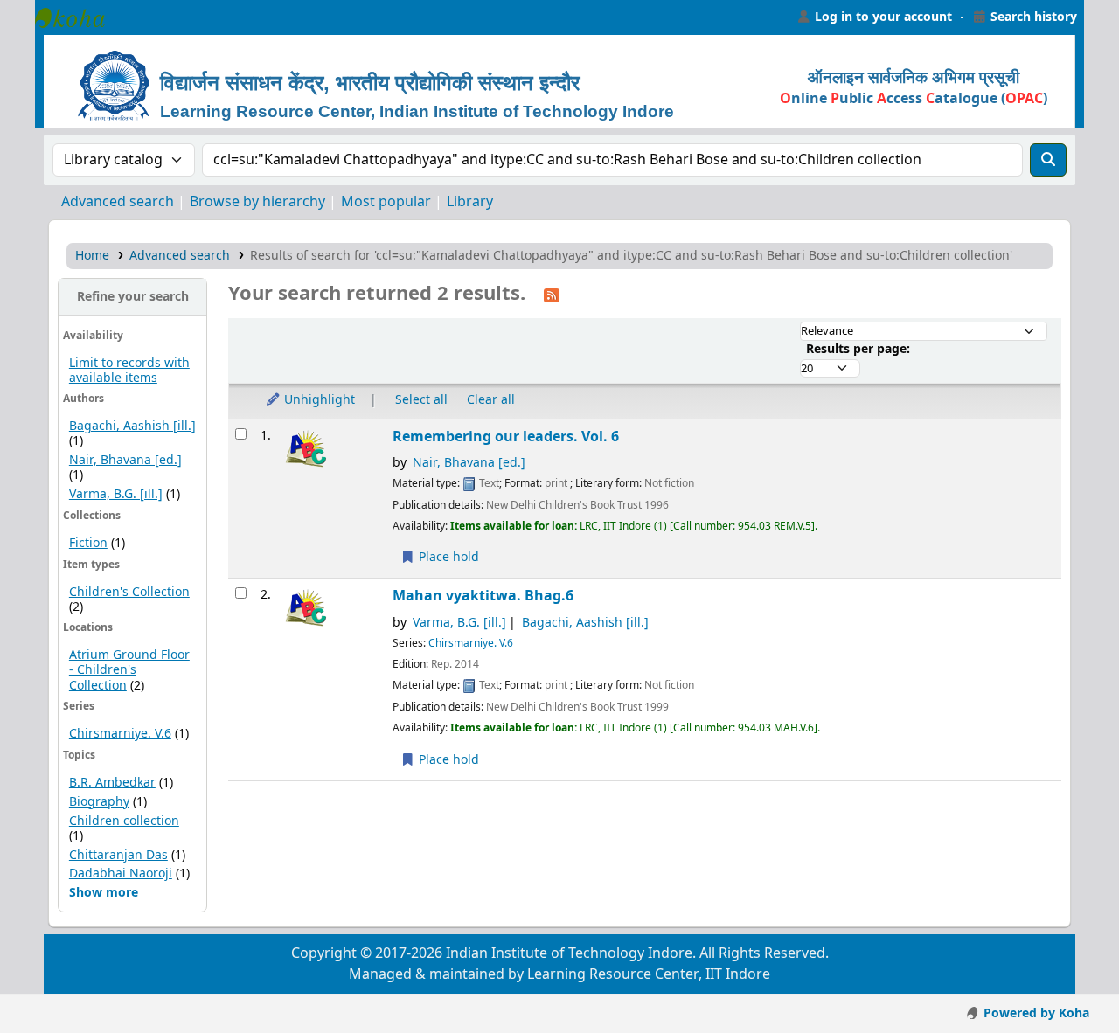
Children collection (124, 821)
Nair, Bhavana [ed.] (125, 460)
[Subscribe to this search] (552, 294)
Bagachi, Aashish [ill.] (132, 426)
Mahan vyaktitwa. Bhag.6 (483, 596)
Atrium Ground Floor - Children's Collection (129, 670)
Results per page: (858, 349)
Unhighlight (318, 400)
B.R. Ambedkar (112, 782)
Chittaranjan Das (118, 855)
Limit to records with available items (129, 370)
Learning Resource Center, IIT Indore (78, 17)
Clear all (491, 400)
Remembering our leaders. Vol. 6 (506, 436)
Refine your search (133, 297)
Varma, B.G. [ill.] (116, 494)
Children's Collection (129, 592)
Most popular (386, 201)
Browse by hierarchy (257, 201)
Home (92, 255)
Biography (99, 802)
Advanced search (117, 201)
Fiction (88, 543)
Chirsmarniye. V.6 (120, 733)
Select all (421, 400)
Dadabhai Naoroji (120, 873)
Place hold (447, 557)
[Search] (1048, 160)
